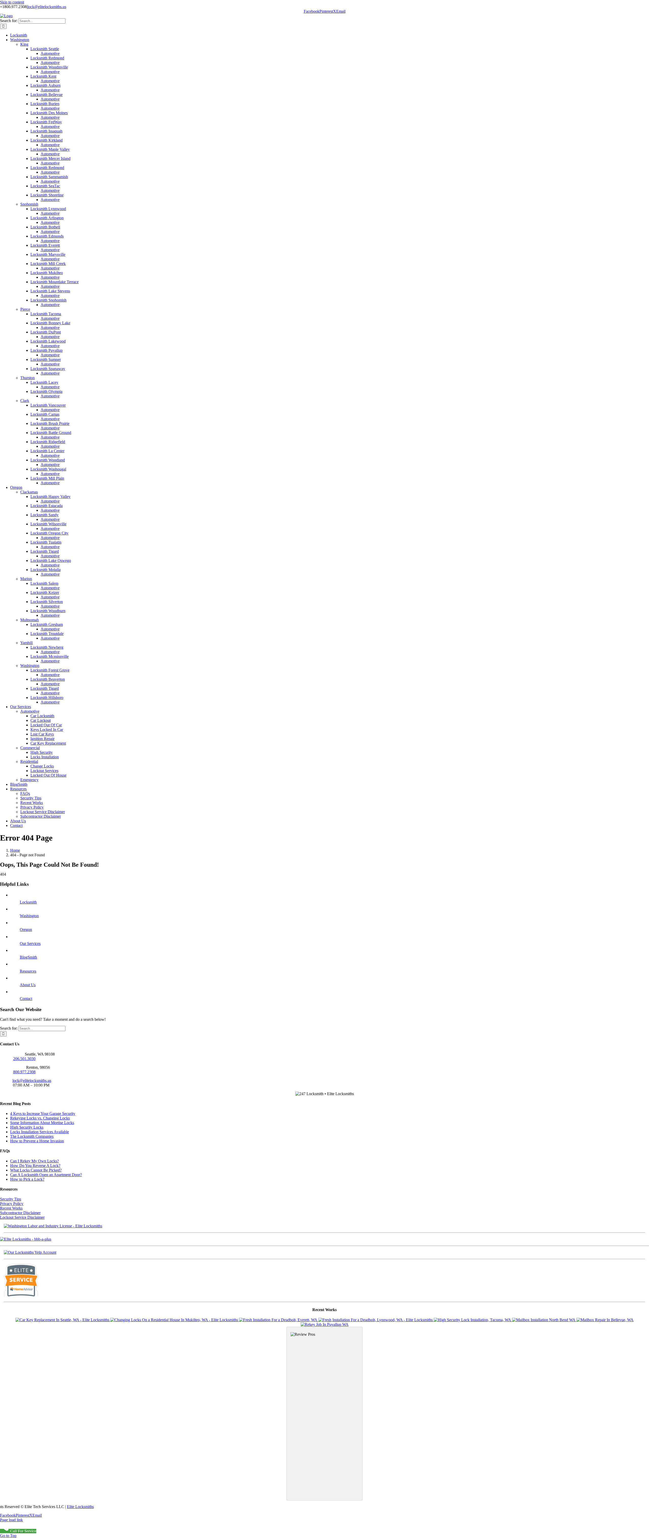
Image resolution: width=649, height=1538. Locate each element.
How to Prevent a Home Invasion (37, 1141)
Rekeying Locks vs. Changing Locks (40, 1118)
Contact (26, 998)
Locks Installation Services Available (39, 1132)
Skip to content (12, 2)
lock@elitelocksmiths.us (46, 7)
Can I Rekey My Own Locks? (34, 1161)
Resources (28, 971)
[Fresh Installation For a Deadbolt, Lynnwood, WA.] (376, 1320)
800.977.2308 (24, 1072)
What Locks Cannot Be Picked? (36, 1170)
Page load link (11, 1520)
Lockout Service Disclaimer (22, 1217)
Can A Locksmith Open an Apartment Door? (46, 1175)
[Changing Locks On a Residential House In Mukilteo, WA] (174, 1320)
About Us (27, 985)
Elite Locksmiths (80, 1506)
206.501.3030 (24, 1059)
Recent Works (11, 1208)
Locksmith (28, 902)
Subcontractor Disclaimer (20, 1213)
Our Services (30, 943)
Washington (29, 916)
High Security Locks (26, 1127)
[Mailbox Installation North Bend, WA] (544, 1320)
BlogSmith (28, 957)
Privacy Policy (11, 1203)
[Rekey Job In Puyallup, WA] (325, 1324)
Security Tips (10, 1199)
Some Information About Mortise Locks (42, 1123)
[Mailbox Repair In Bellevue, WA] (605, 1320)
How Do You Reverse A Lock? (35, 1165)
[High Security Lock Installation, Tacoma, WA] (473, 1320)
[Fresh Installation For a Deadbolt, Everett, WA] (278, 1320)
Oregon (26, 929)
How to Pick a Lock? (27, 1179)
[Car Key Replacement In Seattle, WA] (62, 1320)
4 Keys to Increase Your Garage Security (42, 1113)
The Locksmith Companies (31, 1136)
